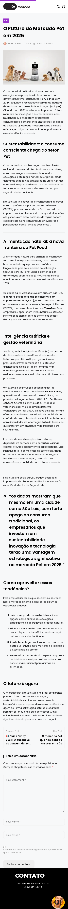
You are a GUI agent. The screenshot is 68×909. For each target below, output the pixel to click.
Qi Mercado (24, 125)
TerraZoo (50, 308)
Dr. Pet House (53, 391)
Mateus (49, 300)
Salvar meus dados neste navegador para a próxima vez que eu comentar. (32, 851)
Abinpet (55, 106)
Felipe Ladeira (14, 43)
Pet (6, 20)
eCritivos (48, 395)
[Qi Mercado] (16, 6)
